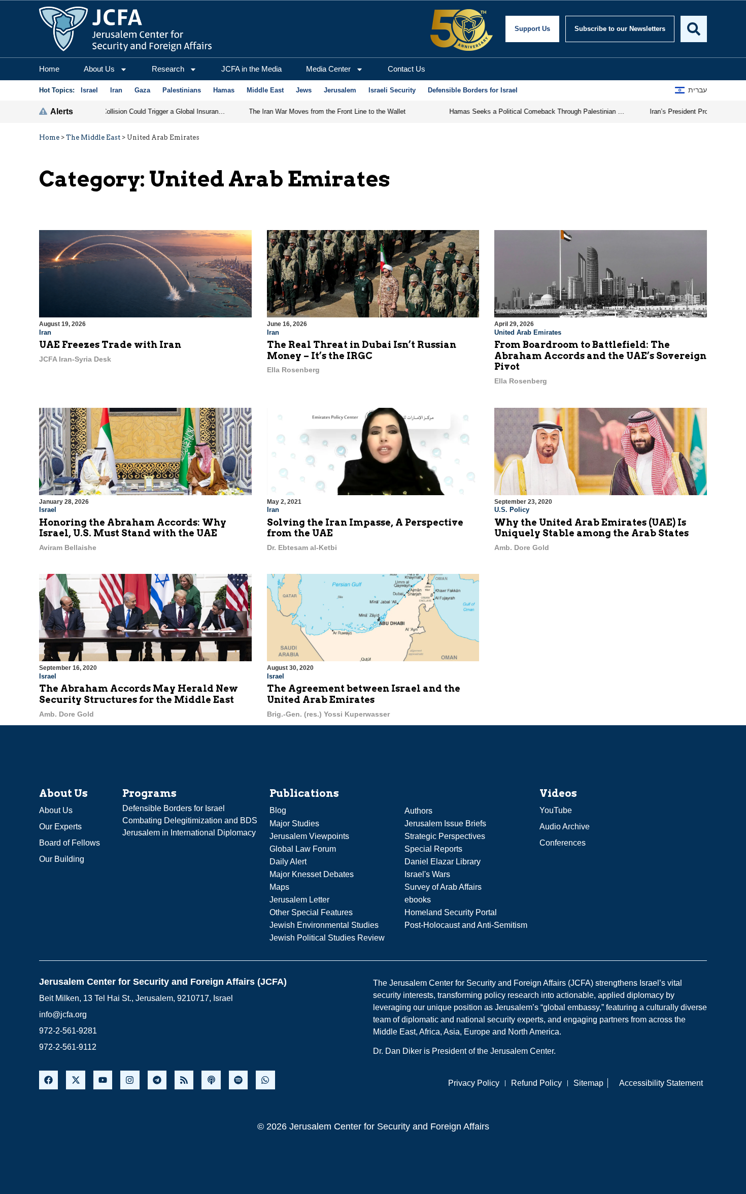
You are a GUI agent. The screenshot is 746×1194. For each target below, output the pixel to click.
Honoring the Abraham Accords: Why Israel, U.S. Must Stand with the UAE (132, 528)
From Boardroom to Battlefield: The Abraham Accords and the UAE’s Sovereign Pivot (600, 355)
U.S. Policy (511, 509)
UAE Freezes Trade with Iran (110, 344)
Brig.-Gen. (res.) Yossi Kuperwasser (328, 714)
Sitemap (588, 1083)
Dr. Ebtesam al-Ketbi (302, 547)
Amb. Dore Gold (521, 547)
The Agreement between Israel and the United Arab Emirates (363, 694)
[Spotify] (238, 1080)
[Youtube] (102, 1080)
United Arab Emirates (527, 332)
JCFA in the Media (251, 68)
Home (49, 68)
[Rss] (184, 1080)
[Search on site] (694, 29)
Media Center (328, 68)
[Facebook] (48, 1080)
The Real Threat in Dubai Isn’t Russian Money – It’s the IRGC (361, 350)
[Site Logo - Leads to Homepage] (125, 29)
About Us (99, 68)
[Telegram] (157, 1080)
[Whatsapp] (265, 1080)
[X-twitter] (75, 1080)
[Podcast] (210, 1080)
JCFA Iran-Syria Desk (75, 359)
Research (168, 68)
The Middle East (93, 137)
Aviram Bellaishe (67, 547)
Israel (47, 509)
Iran (45, 332)
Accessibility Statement (661, 1083)
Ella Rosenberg (293, 370)
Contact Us (406, 68)
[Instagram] (129, 1080)
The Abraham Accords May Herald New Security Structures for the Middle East (138, 694)
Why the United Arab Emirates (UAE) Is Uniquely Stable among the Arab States (591, 528)
